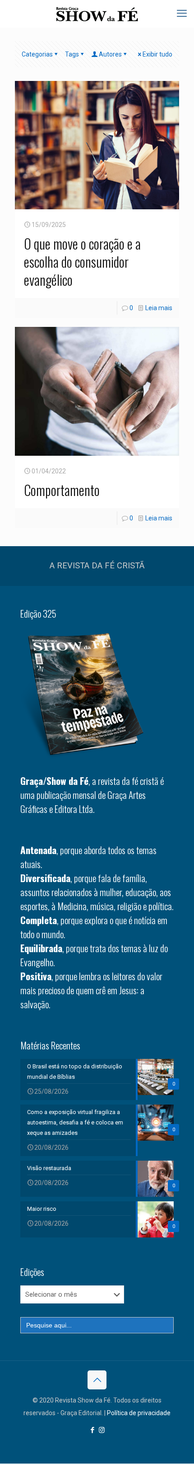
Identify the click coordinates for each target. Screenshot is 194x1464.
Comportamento (62, 490)
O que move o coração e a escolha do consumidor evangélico (82, 261)
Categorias (37, 54)
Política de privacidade (139, 1413)
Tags (72, 54)
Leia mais (158, 308)
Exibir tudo (157, 54)
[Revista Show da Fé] (97, 13)
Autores (110, 54)
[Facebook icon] (92, 1430)
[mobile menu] (181, 13)
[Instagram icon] (101, 1430)
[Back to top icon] (97, 1379)
